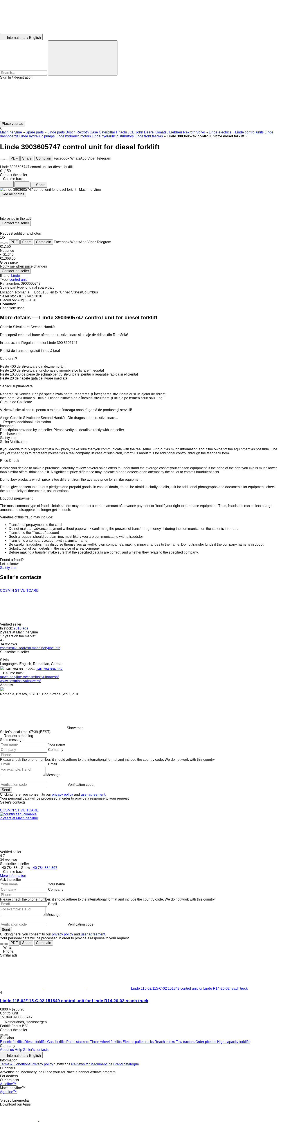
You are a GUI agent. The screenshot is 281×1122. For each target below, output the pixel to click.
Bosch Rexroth (77, 132)
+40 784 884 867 (49, 669)
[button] (140, 100)
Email (52, 764)
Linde (15, 275)
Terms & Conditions (15, 1064)
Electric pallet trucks (138, 1042)
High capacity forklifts (233, 1042)
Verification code (81, 784)
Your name (56, 744)
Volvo (200, 132)
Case (94, 132)
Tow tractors (185, 1042)
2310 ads (21, 628)
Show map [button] (75, 728)
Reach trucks (165, 1042)
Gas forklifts (56, 1042)
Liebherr (175, 132)
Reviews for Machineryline (91, 1064)
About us (7, 1050)
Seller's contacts (36, 1050)
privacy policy (62, 794)
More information (13, 875)
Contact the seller (15, 223)
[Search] (82, 58)
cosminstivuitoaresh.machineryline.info (30, 648)
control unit (18, 279)
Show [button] (31, 669)
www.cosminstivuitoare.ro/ (20, 681)
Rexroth (189, 132)
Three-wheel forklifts (106, 1042)
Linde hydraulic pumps (37, 136)
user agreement (93, 794)
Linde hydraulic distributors (113, 136)
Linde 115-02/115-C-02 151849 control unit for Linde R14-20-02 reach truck (74, 1000)
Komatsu (161, 132)
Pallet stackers (78, 1042)
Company (55, 750)
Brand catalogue (126, 1064)
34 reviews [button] (8, 644)
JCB (131, 132)
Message (53, 775)
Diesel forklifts (35, 1042)
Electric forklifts (12, 1042)
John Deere (144, 132)
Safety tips (8, 568)
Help (18, 1050)
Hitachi (121, 132)
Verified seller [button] (11, 624)
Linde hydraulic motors (73, 136)
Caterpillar (107, 132)
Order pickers (206, 1042)
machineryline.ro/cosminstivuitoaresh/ (29, 677)
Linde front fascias (149, 136)
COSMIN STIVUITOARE (19, 590)
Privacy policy (42, 1064)
